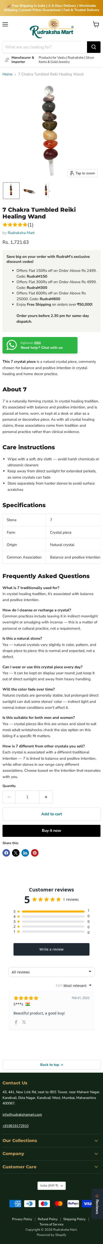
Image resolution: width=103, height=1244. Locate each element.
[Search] (93, 47)
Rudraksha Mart (21, 232)
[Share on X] (16, 853)
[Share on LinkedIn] (25, 853)
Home (7, 74)
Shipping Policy (74, 1219)
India (49, 1185)
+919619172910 (15, 1125)
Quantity (9, 786)
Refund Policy (48, 1219)
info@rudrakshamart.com (22, 1114)
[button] (11, 191)
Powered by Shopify (51, 1235)
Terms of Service (52, 1224)
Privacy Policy (22, 1219)
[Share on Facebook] (6, 853)
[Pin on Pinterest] (34, 853)
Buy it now (51, 830)
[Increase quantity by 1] (46, 797)
